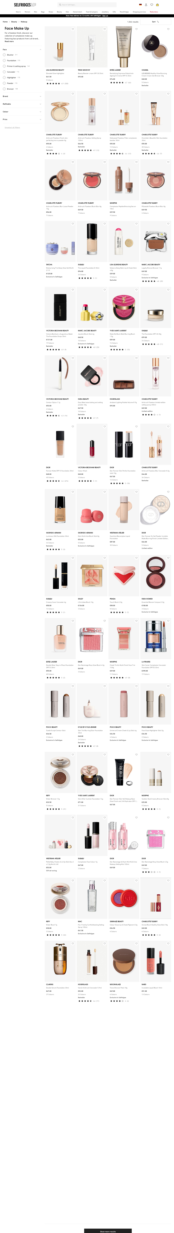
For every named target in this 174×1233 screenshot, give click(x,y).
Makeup (24, 22)
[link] (60, 73)
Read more (9, 41)
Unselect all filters (12, 127)
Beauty (14, 22)
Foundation (13, 60)
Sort (154, 22)
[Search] (60, 4)
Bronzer (12, 89)
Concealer (13, 72)
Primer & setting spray (18, 66)
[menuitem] (18, 11)
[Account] (146, 4)
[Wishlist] (151, 4)
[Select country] (140, 4)
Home (5, 22)
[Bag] (157, 4)
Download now (101, 16)
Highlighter (13, 77)
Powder (12, 83)
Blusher (12, 55)
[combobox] (89, 5)
